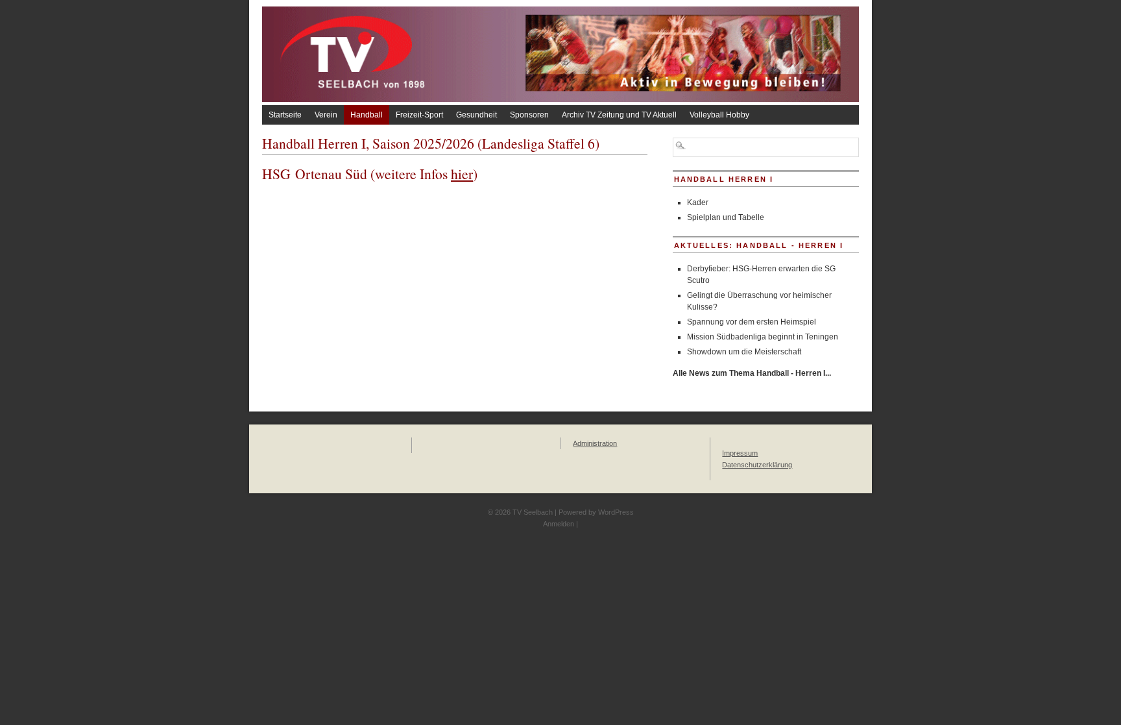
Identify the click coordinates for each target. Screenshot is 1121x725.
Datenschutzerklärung (757, 465)
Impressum (740, 453)
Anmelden (558, 524)
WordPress (616, 512)
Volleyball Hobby (719, 114)
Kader (697, 202)
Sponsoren (529, 114)
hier (462, 173)
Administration (595, 443)
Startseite (285, 114)
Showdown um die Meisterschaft (744, 351)
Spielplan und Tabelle (725, 217)
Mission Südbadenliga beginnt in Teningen (762, 336)
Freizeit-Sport (419, 114)
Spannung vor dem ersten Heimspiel (751, 321)
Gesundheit (476, 114)
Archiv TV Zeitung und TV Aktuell (619, 114)
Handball (366, 114)
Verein (326, 114)
